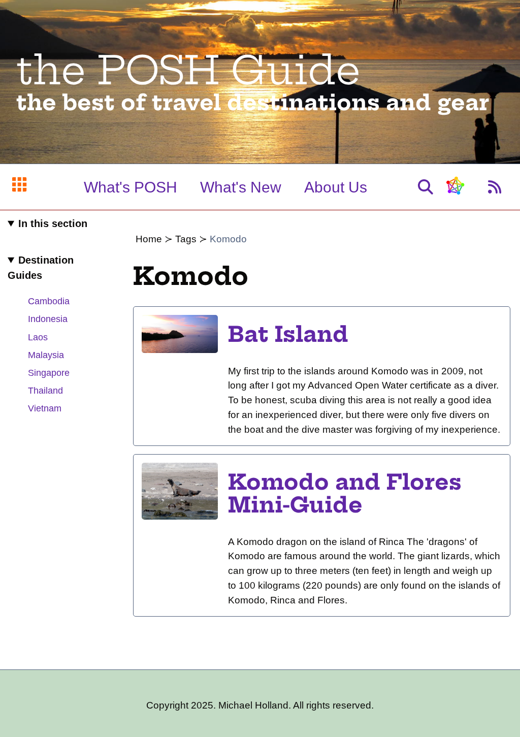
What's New (240, 187)
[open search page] (425, 187)
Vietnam (44, 408)
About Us (335, 187)
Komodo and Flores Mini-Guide (345, 494)
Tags (186, 239)
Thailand (45, 391)
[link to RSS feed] (494, 187)
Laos (38, 337)
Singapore (49, 373)
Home (149, 239)
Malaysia (46, 355)
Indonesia (48, 319)
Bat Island (288, 334)
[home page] (19, 187)
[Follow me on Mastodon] (454, 191)
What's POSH (130, 187)
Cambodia (49, 301)
